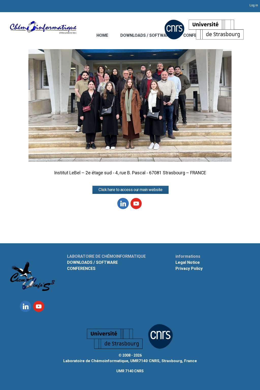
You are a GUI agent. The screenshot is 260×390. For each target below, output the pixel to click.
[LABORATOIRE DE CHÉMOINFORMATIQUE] (43, 31)
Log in (254, 5)
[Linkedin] (122, 203)
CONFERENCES (81, 268)
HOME (102, 35)
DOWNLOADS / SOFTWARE (145, 35)
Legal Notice (187, 262)
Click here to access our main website (130, 189)
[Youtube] (136, 203)
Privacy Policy (189, 268)
